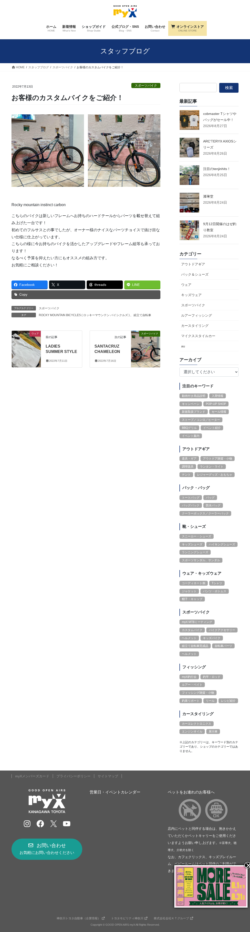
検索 (229, 88)
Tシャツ (217, 583)
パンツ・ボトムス (214, 591)
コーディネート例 (193, 583)
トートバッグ (190, 497)
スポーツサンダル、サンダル (201, 560)
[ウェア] (26, 349)
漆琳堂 (208, 196)
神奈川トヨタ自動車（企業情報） (79, 918)
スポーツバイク (146, 85)
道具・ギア (189, 458)
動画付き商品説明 (193, 396)
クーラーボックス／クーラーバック (205, 513)
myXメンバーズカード (32, 776)
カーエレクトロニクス (196, 723)
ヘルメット (189, 638)
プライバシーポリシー (73, 776)
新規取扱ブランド (193, 411)
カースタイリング (194, 326)
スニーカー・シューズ (196, 536)
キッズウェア (191, 295)
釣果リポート (190, 700)
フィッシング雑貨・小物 (198, 692)
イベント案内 (190, 436)
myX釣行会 (189, 677)
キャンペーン (190, 404)
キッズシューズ (192, 544)
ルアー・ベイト (192, 684)
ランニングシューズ (195, 552)
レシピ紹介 (228, 700)
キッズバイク (211, 638)
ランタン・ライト (211, 466)
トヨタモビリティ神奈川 (127, 918)
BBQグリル (189, 428)
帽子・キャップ (192, 599)
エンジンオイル (192, 731)
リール (210, 700)
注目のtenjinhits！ (216, 169)
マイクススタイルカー (198, 336)
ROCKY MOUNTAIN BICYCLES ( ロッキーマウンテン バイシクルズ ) (84, 315)
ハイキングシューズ (222, 544)
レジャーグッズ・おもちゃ (214, 474)
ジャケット (189, 591)
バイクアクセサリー (222, 630)
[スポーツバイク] (145, 349)
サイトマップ (108, 776)
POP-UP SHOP (216, 404)
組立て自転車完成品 (195, 646)
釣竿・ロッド (211, 677)
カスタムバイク (192, 630)
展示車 (213, 731)
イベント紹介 (212, 428)
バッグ (210, 497)
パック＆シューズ (194, 274)
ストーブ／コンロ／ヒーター (201, 419)
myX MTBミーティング (197, 622)
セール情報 (219, 411)
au (183, 346)
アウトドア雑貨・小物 (217, 458)
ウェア (186, 285)
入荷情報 (217, 396)
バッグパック (190, 505)
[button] (46, 849)
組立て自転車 (142, 315)
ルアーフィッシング (196, 315)
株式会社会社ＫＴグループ (171, 918)
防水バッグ (213, 505)
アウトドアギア (193, 264)
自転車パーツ (223, 646)
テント (186, 474)
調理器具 (188, 466)
